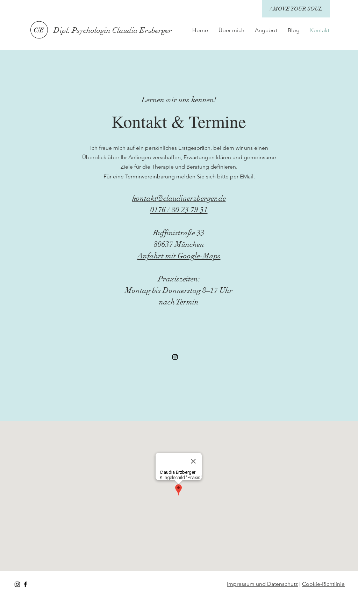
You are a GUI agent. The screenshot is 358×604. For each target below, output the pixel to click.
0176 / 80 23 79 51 (179, 209)
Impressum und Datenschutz (262, 584)
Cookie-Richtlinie (323, 584)
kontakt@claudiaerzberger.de (179, 198)
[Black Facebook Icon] (25, 584)
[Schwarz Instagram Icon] (175, 357)
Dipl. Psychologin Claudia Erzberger (112, 30)
